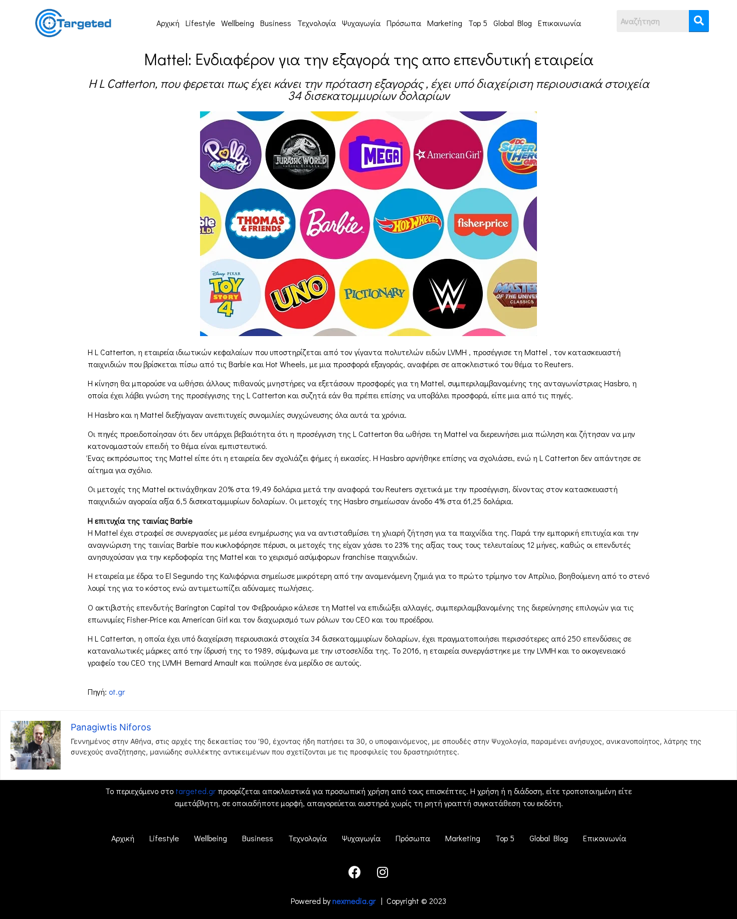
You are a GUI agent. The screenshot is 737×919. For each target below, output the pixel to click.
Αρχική (167, 23)
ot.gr (117, 691)
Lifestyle (200, 23)
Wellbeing (237, 23)
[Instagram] (382, 872)
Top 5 (477, 23)
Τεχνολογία (316, 23)
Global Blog (512, 23)
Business (275, 23)
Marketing (444, 23)
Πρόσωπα (404, 23)
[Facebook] (354, 872)
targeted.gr (195, 791)
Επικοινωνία (559, 23)
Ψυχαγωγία (361, 23)
